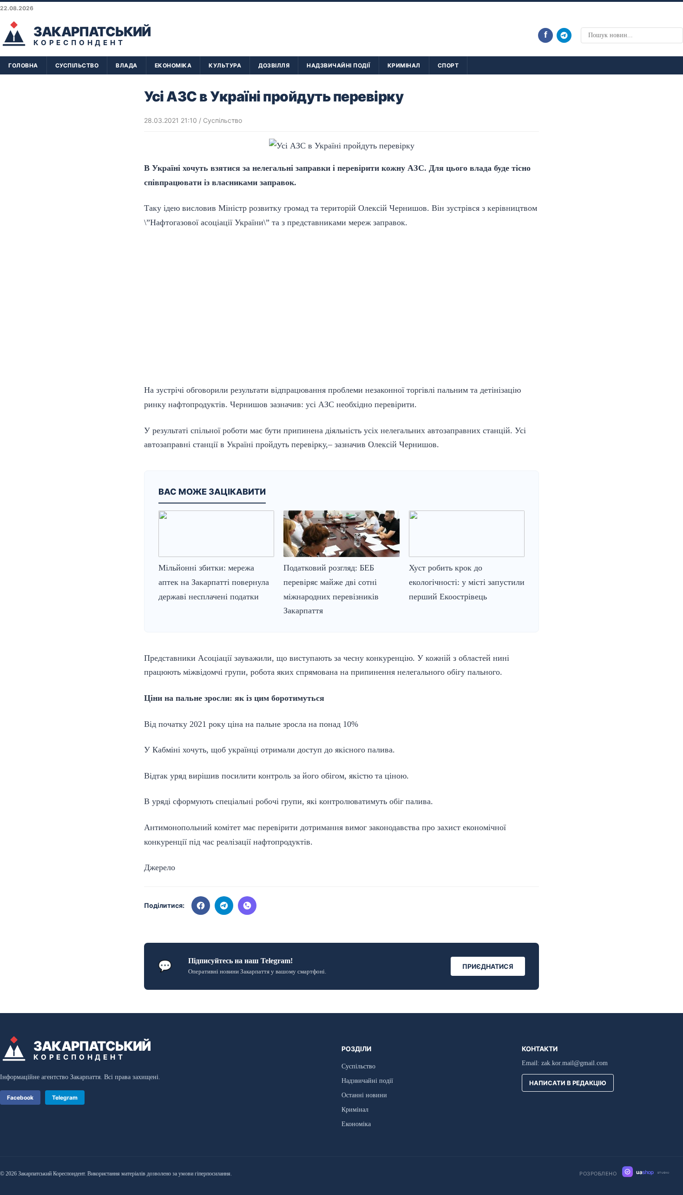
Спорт (448, 65)
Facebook (20, 1097)
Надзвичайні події (338, 65)
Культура (225, 65)
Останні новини (364, 1095)
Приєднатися (487, 966)
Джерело (159, 867)
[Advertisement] (341, 306)
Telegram (65, 1097)
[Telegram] (564, 35)
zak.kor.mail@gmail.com (574, 1063)
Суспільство (77, 65)
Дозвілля (273, 65)
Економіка (173, 65)
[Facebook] (200, 905)
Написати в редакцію (567, 1083)
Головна (23, 65)
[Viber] (247, 905)
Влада (127, 65)
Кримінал (403, 65)
